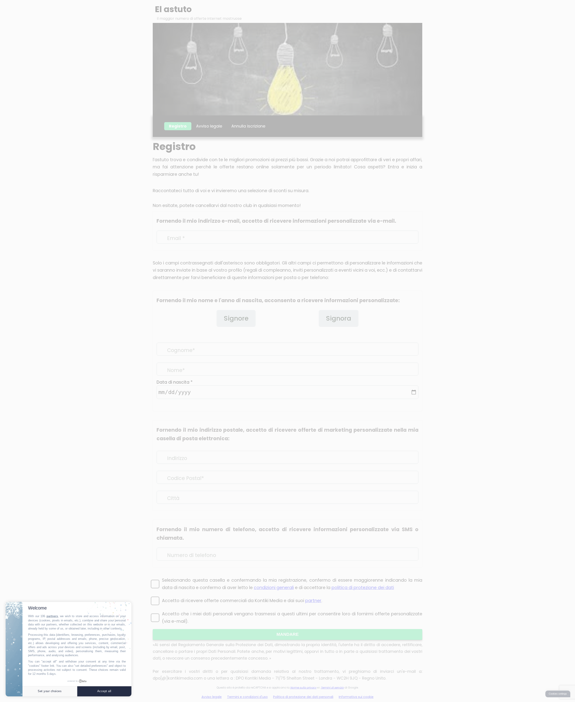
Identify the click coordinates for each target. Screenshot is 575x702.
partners (52, 616)
